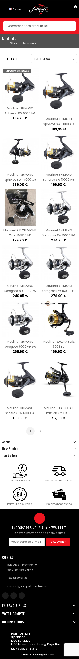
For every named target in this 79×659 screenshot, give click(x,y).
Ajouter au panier (45, 111)
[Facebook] (5, 595)
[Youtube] (22, 595)
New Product (11, 448)
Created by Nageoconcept (39, 654)
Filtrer (12, 58)
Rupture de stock (7, 101)
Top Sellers (9, 455)
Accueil (7, 442)
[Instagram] (13, 595)
